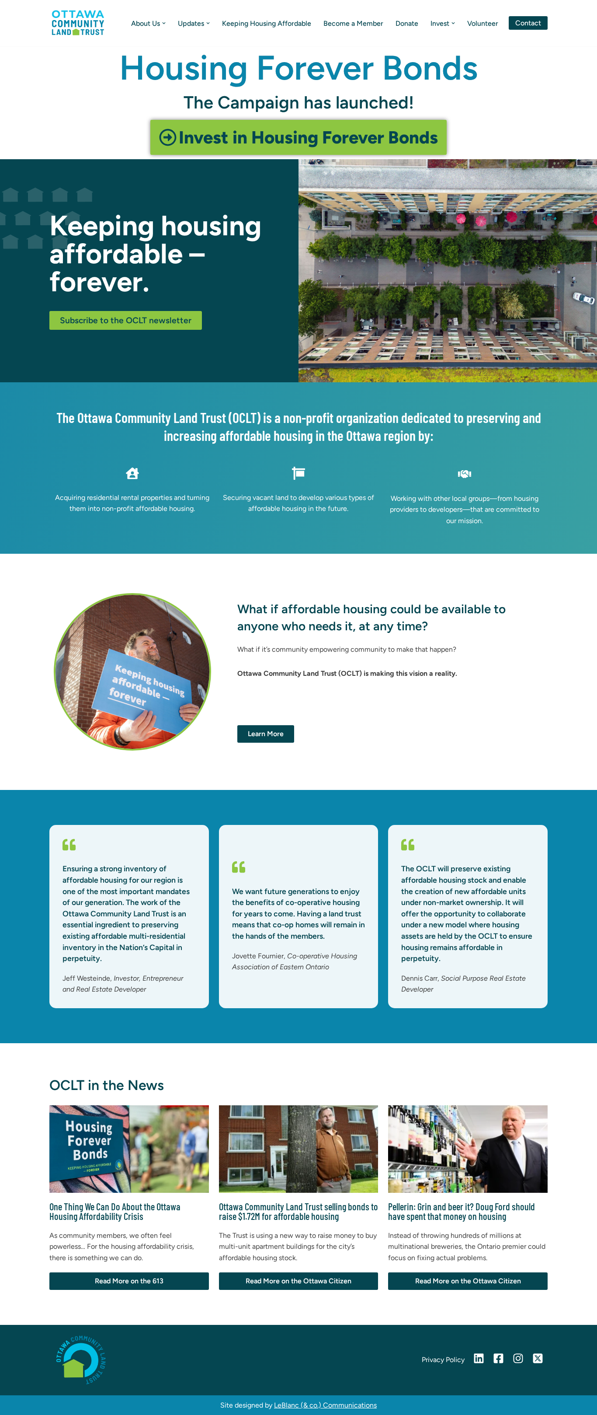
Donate (407, 23)
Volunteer (482, 23)
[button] (164, 23)
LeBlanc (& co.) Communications (325, 1405)
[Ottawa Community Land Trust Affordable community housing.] (77, 23)
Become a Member (353, 23)
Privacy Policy (443, 1360)
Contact (528, 23)
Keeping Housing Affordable (266, 23)
